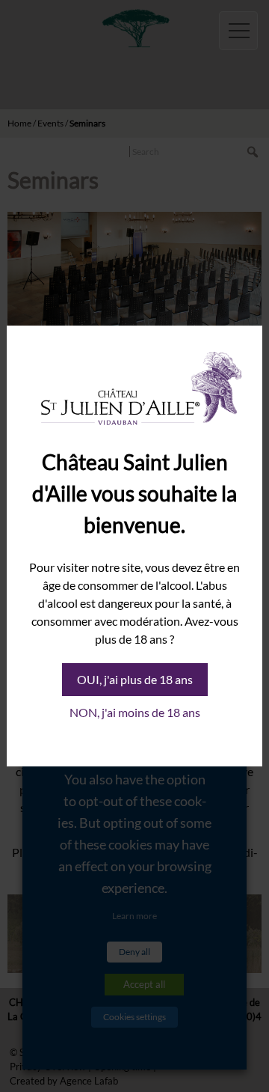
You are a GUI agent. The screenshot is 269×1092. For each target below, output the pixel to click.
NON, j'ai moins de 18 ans (134, 712)
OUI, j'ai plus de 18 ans (135, 679)
